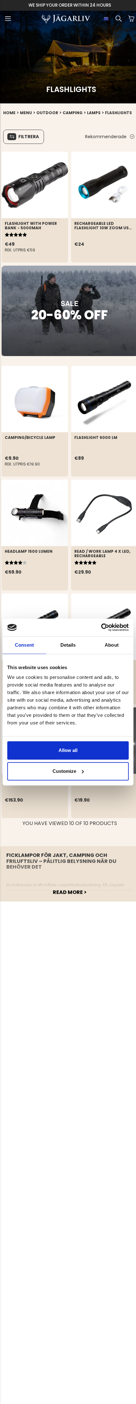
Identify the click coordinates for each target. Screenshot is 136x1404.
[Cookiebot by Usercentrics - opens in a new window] (101, 627)
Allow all (68, 750)
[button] (8, 19)
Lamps (94, 112)
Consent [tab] (24, 645)
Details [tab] (68, 645)
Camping (73, 112)
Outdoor (47, 112)
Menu (26, 112)
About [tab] (112, 645)
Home (9, 112)
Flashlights (118, 112)
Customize (64, 771)
